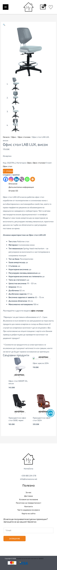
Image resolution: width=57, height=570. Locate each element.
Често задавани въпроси (28, 510)
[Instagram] (11, 179)
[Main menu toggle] (5, 7)
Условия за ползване (28, 499)
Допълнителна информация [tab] (21, 187)
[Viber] (21, 179)
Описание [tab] (13, 183)
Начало (6, 137)
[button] (4, 25)
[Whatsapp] (27, 179)
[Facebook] (5, 179)
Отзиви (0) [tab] (13, 190)
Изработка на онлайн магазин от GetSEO (29, 558)
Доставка (28, 496)
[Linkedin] (16, 179)
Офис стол (7, 166)
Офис (13, 137)
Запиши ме (14, 538)
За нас (28, 492)
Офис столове (24, 137)
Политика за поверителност (28, 503)
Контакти (28, 506)
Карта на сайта (28, 513)
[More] (32, 179)
